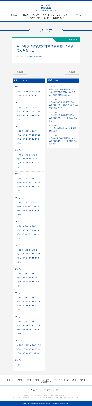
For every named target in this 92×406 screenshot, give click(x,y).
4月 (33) (25, 163)
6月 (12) (31, 349)
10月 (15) (34, 202)
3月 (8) (31, 329)
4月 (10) (24, 234)
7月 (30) (25, 91)
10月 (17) (34, 155)
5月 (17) (37, 349)
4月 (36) (25, 115)
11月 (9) (26, 131)
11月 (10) (26, 297)
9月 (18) (19, 135)
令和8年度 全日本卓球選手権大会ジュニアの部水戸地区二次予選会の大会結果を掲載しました (63, 105)
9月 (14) (19, 254)
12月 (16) (20, 250)
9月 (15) (19, 301)
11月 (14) (26, 273)
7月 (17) (31, 325)
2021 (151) (19, 198)
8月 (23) (25, 230)
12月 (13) (20, 131)
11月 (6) (26, 321)
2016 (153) (19, 317)
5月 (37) (37, 91)
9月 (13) (19, 159)
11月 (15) (26, 226)
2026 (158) (19, 87)
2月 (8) (31, 95)
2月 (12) (37, 234)
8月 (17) (25, 277)
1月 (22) (19, 119)
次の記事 (20, 72)
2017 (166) (19, 293)
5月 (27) (19, 163)
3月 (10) (30, 234)
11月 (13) (27, 107)
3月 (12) (31, 305)
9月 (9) (39, 345)
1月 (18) (19, 286)
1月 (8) (19, 333)
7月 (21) (31, 182)
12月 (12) (20, 107)
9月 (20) (19, 111)
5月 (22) (19, 281)
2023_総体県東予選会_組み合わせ (29, 56)
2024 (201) (19, 126)
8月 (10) (25, 254)
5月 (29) (19, 139)
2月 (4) (37, 281)
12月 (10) (20, 155)
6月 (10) (37, 277)
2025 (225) (19, 102)
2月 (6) (37, 186)
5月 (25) (19, 115)
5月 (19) (19, 258)
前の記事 (72, 72)
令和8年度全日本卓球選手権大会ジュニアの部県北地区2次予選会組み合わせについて (63, 141)
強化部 (74, 380)
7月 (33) (31, 159)
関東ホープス (35, 18)
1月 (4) (19, 214)
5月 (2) (19, 234)
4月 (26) (19, 95)
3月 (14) (31, 115)
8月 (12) (24, 206)
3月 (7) (31, 210)
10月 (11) (33, 226)
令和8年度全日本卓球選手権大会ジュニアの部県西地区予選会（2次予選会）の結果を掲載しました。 (63, 92)
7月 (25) (31, 111)
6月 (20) (31, 91)
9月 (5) (19, 206)
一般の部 (25, 15)
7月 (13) (30, 206)
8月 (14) (19, 91)
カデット (46, 15)
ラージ (78, 15)
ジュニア (35, 15)
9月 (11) (19, 230)
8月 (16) (25, 111)
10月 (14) (34, 250)
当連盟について (58, 18)
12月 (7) (19, 297)
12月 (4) (19, 226)
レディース (68, 15)
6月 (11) (37, 301)
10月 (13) (33, 131)
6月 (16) (37, 135)
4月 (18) (25, 258)
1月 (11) (19, 190)
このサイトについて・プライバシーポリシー (47, 390)
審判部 (46, 18)
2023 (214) (19, 150)
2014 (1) (18, 360)
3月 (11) (25, 95)
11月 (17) (27, 202)
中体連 (37, 380)
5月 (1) (19, 365)
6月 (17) (37, 182)
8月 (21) (25, 182)
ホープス (56, 15)
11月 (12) (27, 155)
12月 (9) (19, 273)
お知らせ (14, 15)
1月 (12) (37, 95)
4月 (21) (25, 210)
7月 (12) (25, 349)
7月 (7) (31, 230)
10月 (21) (33, 297)
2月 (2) (37, 115)
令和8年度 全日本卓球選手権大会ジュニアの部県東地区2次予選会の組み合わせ (63, 118)
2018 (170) (19, 269)
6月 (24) (37, 111)
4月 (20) (25, 305)
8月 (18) (25, 159)
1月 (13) (19, 143)
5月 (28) (19, 305)
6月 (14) (37, 254)
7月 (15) (31, 277)
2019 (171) (19, 245)
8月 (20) (25, 135)
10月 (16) (34, 107)
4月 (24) (25, 186)
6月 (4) (36, 230)
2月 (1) (36, 210)
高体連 (28, 380)
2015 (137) (19, 340)
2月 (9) (37, 258)
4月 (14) (25, 281)
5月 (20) (19, 186)
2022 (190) (19, 174)
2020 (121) (19, 221)
